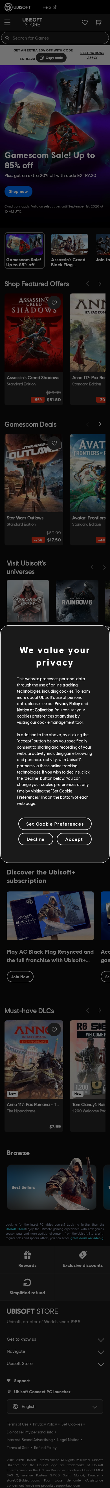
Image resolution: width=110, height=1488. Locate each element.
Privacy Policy (67, 703)
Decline (36, 839)
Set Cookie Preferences (55, 823)
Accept (74, 839)
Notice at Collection (35, 709)
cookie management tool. (60, 722)
